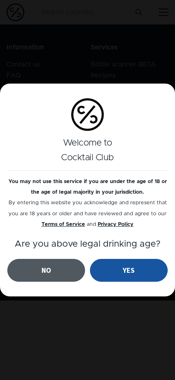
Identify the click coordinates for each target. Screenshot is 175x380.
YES (129, 270)
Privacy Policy (115, 224)
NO (46, 270)
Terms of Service (63, 224)
